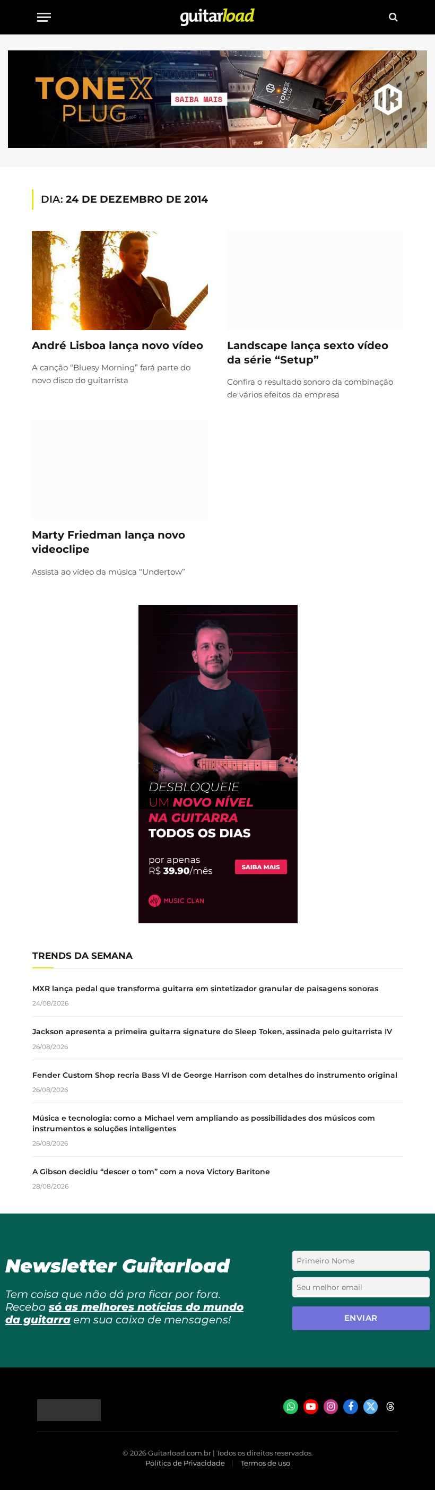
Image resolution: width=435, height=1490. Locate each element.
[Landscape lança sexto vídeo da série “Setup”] (315, 280)
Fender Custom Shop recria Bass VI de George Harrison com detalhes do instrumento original (214, 1075)
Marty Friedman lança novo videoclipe (108, 542)
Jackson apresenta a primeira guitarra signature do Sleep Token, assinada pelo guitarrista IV (212, 1031)
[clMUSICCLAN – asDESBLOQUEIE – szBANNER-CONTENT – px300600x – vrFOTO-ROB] (218, 920)
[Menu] (44, 17)
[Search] (392, 17)
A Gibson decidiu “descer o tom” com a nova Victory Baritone (151, 1171)
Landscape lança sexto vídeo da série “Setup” (307, 352)
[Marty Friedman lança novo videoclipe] (120, 469)
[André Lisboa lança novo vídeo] (120, 280)
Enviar (361, 1318)
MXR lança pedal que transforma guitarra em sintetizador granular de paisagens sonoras (205, 988)
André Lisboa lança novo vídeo (117, 345)
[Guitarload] (217, 17)
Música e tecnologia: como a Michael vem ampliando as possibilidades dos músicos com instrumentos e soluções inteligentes (203, 1123)
